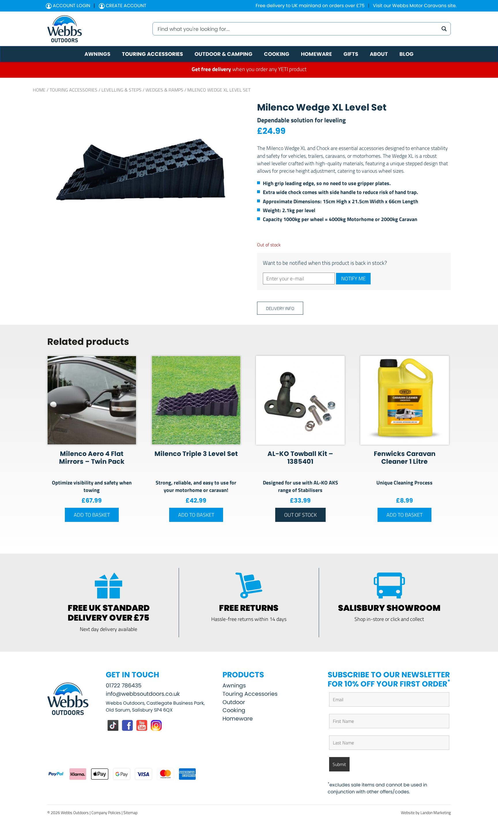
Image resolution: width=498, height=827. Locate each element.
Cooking (233, 710)
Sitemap (130, 812)
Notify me (353, 278)
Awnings (234, 685)
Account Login (71, 5)
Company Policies (106, 812)
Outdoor (233, 702)
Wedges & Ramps (164, 90)
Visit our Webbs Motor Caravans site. (414, 5)
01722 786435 (124, 685)
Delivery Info (280, 308)
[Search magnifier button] (444, 28)
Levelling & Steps (121, 90)
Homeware (237, 719)
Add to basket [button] (92, 514)
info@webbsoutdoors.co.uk (143, 694)
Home (39, 90)
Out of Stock (300, 514)
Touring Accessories (73, 90)
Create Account (125, 5)
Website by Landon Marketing (426, 812)
